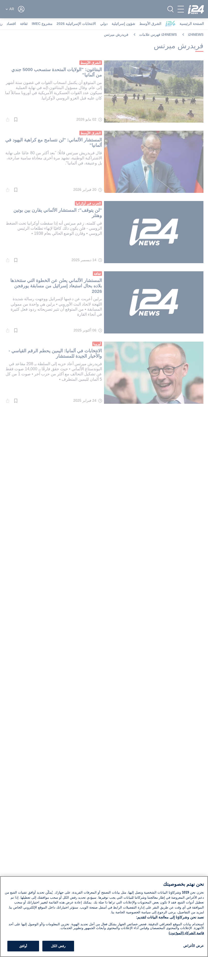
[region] (104, 916)
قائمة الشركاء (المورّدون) (186, 933)
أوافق (23, 946)
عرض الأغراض (193, 946)
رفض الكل (58, 946)
